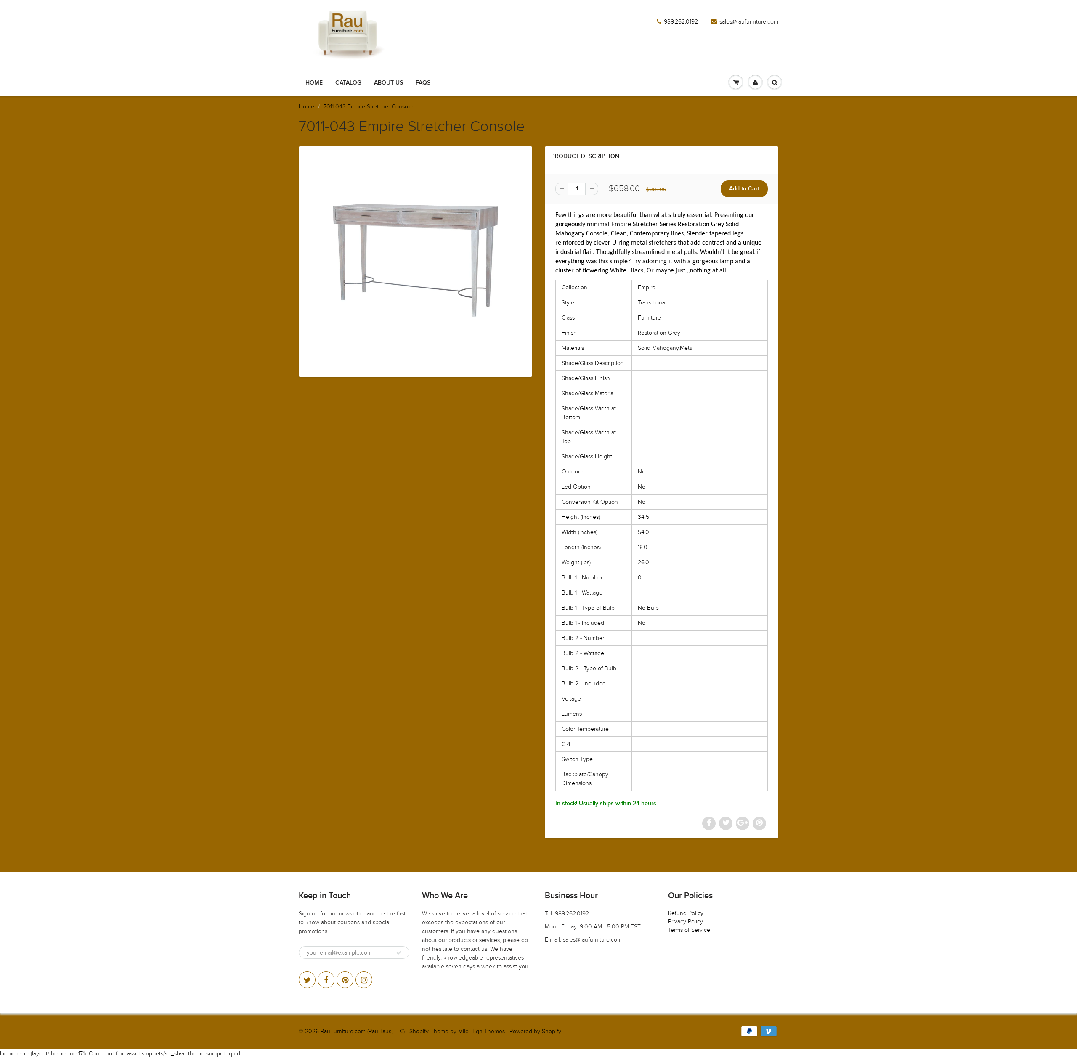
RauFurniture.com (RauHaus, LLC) (363, 1031)
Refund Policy (685, 913)
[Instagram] (363, 979)
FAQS (423, 83)
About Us (388, 83)
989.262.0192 (681, 21)
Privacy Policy (685, 921)
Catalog (348, 83)
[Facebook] (326, 979)
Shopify (419, 1031)
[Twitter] (307, 979)
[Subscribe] (399, 953)
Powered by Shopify (535, 1031)
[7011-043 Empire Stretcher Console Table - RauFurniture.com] (415, 260)
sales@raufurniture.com (748, 21)
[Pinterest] (345, 979)
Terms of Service (689, 930)
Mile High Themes (481, 1031)
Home (314, 83)
